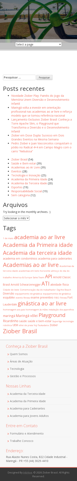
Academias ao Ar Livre (25, 167)
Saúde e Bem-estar (23, 163)
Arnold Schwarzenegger (26, 284)
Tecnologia (17, 369)
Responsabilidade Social (26, 191)
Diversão (8, 293)
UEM (15, 325)
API (48, 276)
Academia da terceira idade (37, 252)
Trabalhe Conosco (21, 441)
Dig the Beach (64, 289)
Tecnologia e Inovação (25, 175)
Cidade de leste (11, 289)
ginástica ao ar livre (42, 303)
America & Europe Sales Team (28, 277)
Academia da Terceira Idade (29, 183)
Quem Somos (19, 354)
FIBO (56, 297)
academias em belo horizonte (34, 270)
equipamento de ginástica (28, 293)
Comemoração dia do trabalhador (38, 289)
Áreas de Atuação (21, 361)
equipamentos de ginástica (57, 293)
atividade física (59, 284)
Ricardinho (10, 321)
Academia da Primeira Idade (29, 179)
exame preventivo (42, 297)
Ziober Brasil (19, 159)
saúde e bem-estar (40, 321)
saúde (23, 321)
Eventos (16, 171)
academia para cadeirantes (55, 258)
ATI (45, 283)
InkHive (27, 472)
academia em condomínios (20, 258)
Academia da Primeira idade (38, 244)
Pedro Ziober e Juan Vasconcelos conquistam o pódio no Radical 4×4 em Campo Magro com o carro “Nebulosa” (41, 147)
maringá (9, 316)
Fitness (63, 297)
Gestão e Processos (23, 376)
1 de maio (8, 238)
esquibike (9, 297)
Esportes (17, 187)
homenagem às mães (37, 309)
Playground (51, 315)
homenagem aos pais (14, 309)
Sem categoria (20, 195)
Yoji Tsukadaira (41, 325)
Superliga (57, 321)
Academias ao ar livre (31, 265)
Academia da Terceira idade (27, 394)
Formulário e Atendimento (27, 433)
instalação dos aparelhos (61, 309)
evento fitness (23, 297)
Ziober (54, 325)
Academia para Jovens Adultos (29, 416)
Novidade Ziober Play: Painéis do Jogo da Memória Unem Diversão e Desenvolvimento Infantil (40, 99)
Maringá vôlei (27, 315)
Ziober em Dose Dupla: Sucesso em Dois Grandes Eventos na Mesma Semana (37, 137)
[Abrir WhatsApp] (67, 471)
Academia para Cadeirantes (27, 408)
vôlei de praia (26, 325)
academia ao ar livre (39, 237)
